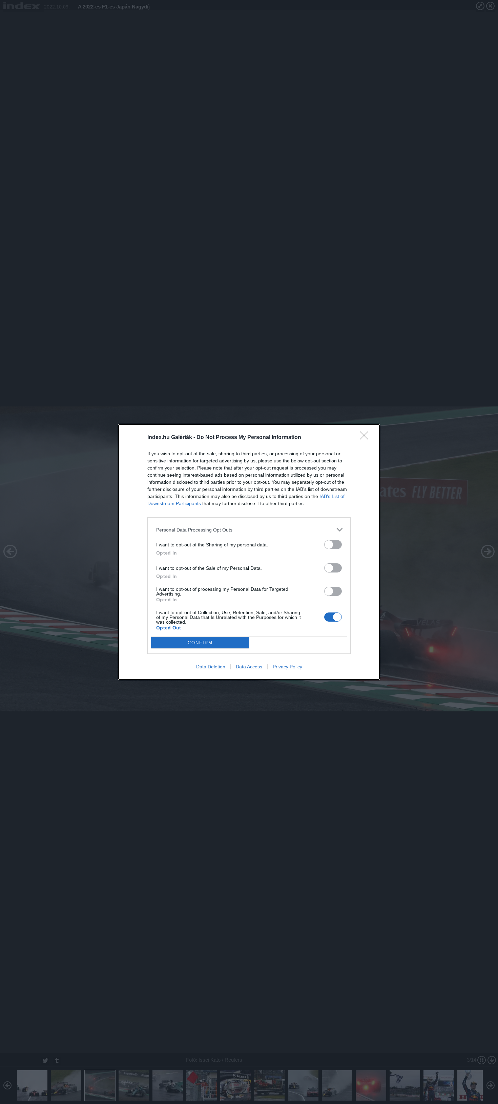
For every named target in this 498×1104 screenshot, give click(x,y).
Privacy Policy (287, 666)
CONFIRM (200, 642)
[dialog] (249, 552)
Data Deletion (210, 666)
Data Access (249, 666)
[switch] (333, 544)
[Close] (366, 437)
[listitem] (249, 529)
